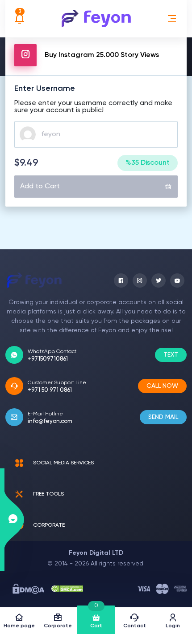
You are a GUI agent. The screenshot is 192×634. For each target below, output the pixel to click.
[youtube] (177, 280)
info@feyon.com (50, 421)
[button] (172, 18)
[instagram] (140, 280)
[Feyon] (96, 18)
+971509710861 (48, 359)
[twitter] (158, 280)
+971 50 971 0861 (50, 390)
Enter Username (44, 89)
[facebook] (121, 280)
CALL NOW (162, 386)
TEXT (170, 355)
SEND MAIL (163, 417)
